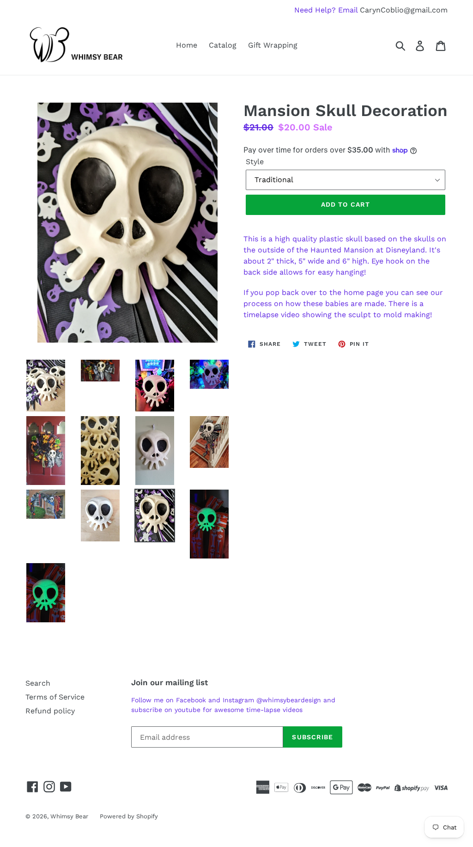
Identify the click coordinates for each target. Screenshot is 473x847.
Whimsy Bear (69, 816)
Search (37, 683)
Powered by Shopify (129, 816)
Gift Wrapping (272, 45)
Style (255, 161)
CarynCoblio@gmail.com (404, 10)
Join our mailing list (169, 682)
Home (186, 45)
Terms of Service (55, 697)
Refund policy (50, 710)
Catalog (222, 45)
